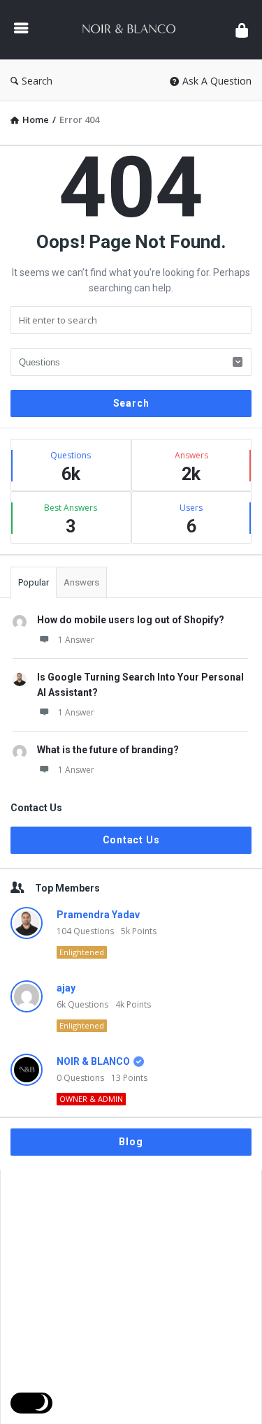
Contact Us (131, 839)
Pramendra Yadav (98, 914)
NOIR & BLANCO (93, 1061)
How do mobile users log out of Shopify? (130, 619)
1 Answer (76, 640)
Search (37, 80)
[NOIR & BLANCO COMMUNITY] (132, 29)
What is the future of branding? (108, 749)
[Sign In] (241, 29)
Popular (33, 582)
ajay (66, 988)
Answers (81, 582)
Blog (131, 1141)
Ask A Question (217, 80)
